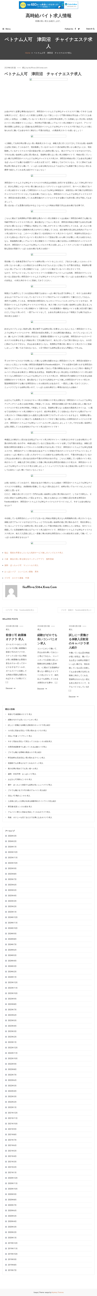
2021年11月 (13, 1118)
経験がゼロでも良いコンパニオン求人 (47, 639)
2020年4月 (12, 1221)
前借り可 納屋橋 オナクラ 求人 (20, 714)
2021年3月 (12, 1162)
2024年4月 (12, 961)
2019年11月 (13, 1249)
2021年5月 (12, 1151)
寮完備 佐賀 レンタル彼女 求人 (20, 807)
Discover (9, 688)
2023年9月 (12, 999)
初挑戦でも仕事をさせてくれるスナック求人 (25, 763)
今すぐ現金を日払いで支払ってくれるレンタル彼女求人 (30, 741)
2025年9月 (12, 868)
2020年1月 (12, 1238)
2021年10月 (13, 1124)
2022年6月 (12, 1080)
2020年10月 (13, 1189)
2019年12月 (13, 1243)
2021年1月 (12, 1172)
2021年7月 (12, 1140)
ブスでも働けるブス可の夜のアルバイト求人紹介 (27, 790)
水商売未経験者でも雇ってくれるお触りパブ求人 (27, 747)
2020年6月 (12, 1210)
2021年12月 (13, 1113)
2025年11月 (13, 858)
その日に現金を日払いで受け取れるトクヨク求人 (27, 731)
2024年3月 (12, 966)
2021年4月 (12, 1156)
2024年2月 (12, 972)
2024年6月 (12, 950)
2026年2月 (12, 841)
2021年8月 (12, 1134)
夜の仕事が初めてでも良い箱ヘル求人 (23, 769)
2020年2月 (12, 1232)
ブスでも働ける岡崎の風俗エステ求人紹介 (25, 752)
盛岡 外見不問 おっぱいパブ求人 (22, 774)
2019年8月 (12, 1265)
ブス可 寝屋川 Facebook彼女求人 (75, 610)
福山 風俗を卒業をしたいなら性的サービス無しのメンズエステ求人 (33, 553)
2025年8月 (12, 874)
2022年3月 (12, 1096)
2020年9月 (12, 1194)
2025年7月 (12, 879)
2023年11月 (13, 988)
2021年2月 (12, 1167)
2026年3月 (12, 836)
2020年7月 (12, 1205)
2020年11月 (13, 1183)
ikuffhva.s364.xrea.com (38, 68)
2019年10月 (13, 1254)
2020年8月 (12, 1200)
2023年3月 (12, 1031)
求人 (24, 68)
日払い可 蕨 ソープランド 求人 (20, 736)
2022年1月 (12, 1107)
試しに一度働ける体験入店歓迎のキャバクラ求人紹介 (29, 725)
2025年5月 (12, 890)
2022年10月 (13, 1058)
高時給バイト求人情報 (48, 16)
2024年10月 (13, 928)
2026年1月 (12, 847)
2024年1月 (12, 977)
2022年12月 (13, 1048)
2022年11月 (13, 1053)
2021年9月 (12, 1129)
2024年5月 (12, 955)
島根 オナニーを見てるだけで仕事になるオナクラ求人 (30, 817)
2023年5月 (12, 1020)
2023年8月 (12, 1004)
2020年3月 (12, 1227)
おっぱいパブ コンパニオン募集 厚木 (21, 572)
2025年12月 (13, 852)
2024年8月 (12, 939)
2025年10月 (13, 863)
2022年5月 (12, 1086)
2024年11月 (13, 923)
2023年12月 (13, 982)
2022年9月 (12, 1064)
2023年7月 (12, 1010)
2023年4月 (12, 1026)
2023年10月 (13, 993)
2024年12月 (13, 917)
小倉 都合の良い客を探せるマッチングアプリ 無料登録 (29, 559)
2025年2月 (12, 906)
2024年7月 (12, 944)
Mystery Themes (58, 1292)
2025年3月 (12, 901)
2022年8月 (12, 1069)
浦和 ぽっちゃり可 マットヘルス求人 (21, 565)
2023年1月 (12, 1042)
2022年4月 (12, 1091)
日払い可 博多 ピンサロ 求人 (19, 796)
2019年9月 (12, 1259)
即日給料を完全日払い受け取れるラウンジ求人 (26, 758)
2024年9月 (12, 934)
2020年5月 (12, 1216)
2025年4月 (12, 896)
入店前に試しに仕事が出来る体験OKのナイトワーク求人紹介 (32, 801)
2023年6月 (12, 1015)
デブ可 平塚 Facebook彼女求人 (20, 610)
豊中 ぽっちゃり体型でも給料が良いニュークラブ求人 (30, 785)
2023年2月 (12, 1037)
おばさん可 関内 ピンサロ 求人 (20, 779)
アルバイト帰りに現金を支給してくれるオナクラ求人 (29, 812)
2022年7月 (12, 1075)
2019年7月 (12, 1270)
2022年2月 (12, 1102)
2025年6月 (12, 885)
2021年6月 (12, 1145)
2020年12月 (13, 1178)
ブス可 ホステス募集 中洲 (16, 578)
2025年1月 (12, 912)
